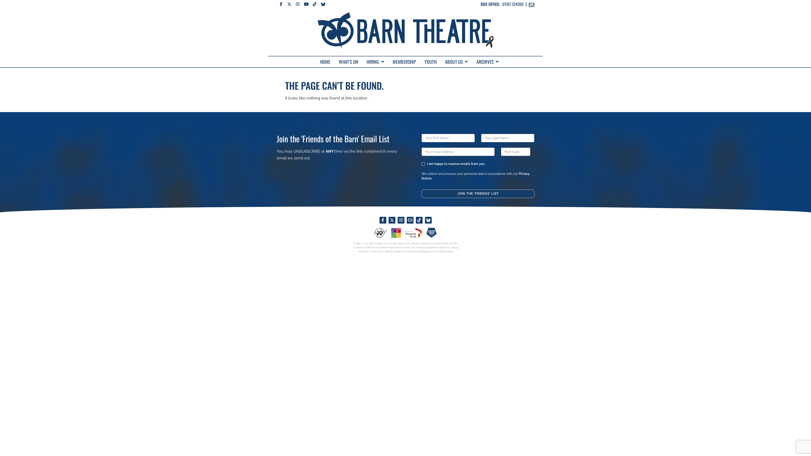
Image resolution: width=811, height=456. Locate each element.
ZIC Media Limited (443, 251)
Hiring (373, 61)
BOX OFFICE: (490, 4)
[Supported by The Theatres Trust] (413, 233)
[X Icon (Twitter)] (289, 4)
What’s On (348, 61)
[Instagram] (298, 4)
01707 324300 (513, 4)
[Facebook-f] (281, 4)
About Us (454, 61)
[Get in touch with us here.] (410, 220)
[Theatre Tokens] (431, 233)
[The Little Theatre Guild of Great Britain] (396, 233)
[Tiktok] (314, 4)
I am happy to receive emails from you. (456, 164)
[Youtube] (306, 4)
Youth (431, 61)
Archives (485, 61)
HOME (325, 61)
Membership (404, 61)
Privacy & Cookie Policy (371, 251)
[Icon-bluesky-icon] (323, 4)
